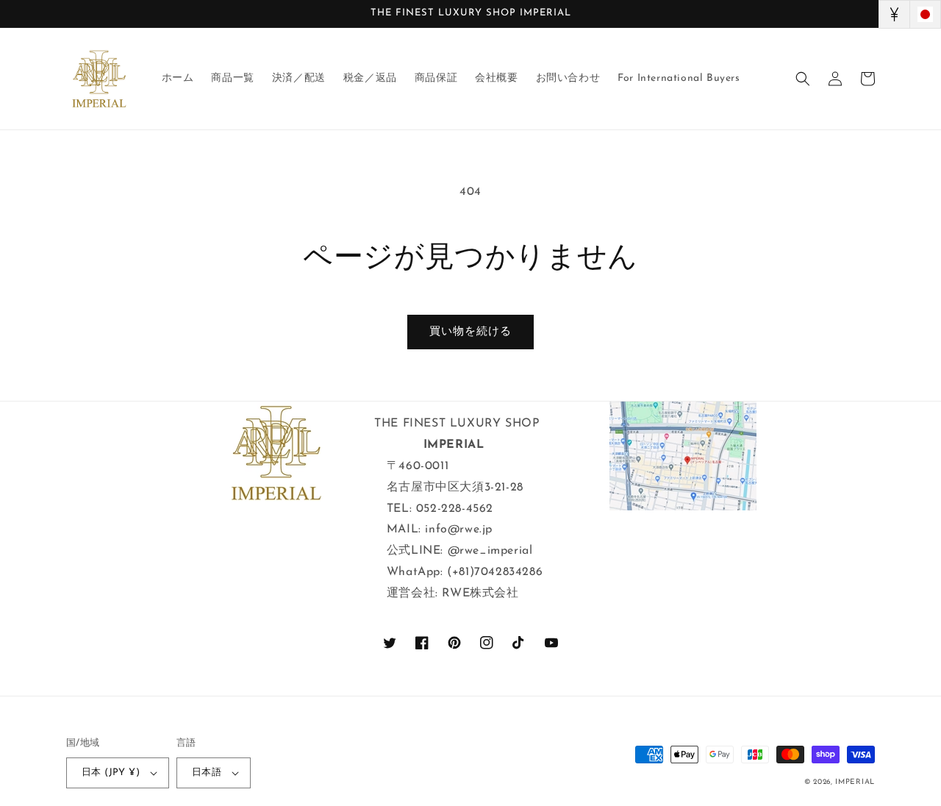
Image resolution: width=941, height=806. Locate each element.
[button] (803, 79)
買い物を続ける (470, 332)
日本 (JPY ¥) (111, 772)
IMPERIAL (855, 782)
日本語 (206, 772)
